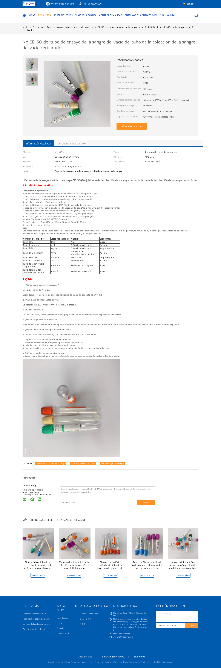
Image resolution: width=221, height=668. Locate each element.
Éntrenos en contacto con (141, 15)
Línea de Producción (89, 613)
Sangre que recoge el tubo (34, 613)
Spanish (190, 3)
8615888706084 (44, 494)
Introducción (63, 618)
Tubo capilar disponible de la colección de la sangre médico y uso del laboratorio (74, 565)
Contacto (146, 502)
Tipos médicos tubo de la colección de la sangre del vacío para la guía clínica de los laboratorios (38, 567)
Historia (60, 623)
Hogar (31, 15)
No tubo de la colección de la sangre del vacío (43, 624)
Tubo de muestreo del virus (35, 629)
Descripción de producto (71, 143)
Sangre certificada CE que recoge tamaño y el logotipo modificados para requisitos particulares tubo (183, 567)
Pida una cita (167, 15)
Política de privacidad (113, 657)
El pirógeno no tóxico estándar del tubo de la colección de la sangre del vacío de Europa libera (110, 567)
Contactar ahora (131, 126)
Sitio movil (139, 657)
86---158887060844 (93, 4)
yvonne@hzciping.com (62, 3)
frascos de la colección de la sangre (51, 463)
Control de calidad (110, 15)
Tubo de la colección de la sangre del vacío (41, 618)
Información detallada (38, 143)
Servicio (60, 628)
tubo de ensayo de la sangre (112, 463)
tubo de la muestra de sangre (83, 463)
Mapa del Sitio (85, 657)
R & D (82, 624)
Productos (44, 15)
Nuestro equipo (64, 633)
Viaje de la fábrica (85, 15)
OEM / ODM (85, 618)
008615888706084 (32, 492)
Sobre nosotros (63, 15)
